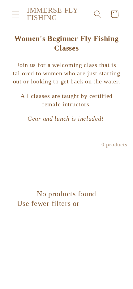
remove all (98, 203)
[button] (15, 14)
